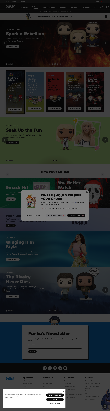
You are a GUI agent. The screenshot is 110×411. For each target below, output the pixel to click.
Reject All (55, 399)
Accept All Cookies (55, 395)
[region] (34, 398)
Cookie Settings (55, 404)
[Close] (63, 391)
